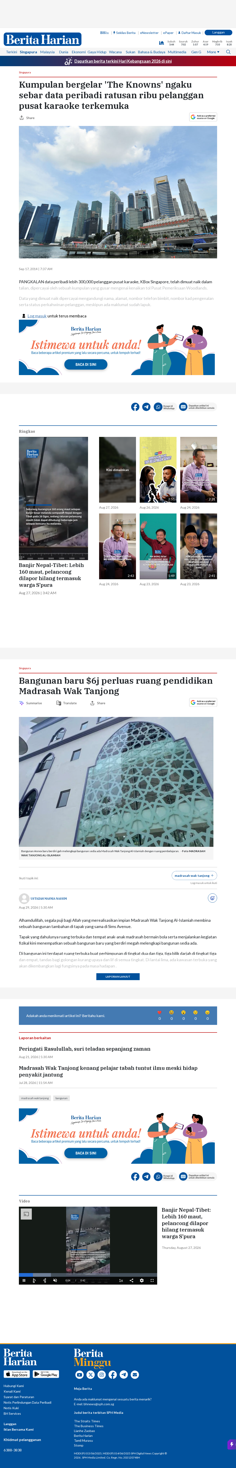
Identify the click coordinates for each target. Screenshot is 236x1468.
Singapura (28, 52)
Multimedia (177, 52)
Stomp (78, 1445)
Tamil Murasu (83, 1440)
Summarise (34, 703)
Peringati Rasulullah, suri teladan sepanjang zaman (84, 1049)
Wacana (115, 52)
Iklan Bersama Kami (19, 1429)
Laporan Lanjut (118, 976)
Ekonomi (79, 52)
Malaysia (47, 52)
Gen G (196, 52)
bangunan (62, 1098)
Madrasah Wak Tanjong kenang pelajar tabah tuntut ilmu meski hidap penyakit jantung (108, 1071)
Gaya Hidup (97, 52)
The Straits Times (87, 1421)
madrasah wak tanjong (35, 1098)
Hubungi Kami (14, 1386)
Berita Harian (83, 1436)
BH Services (12, 1413)
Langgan (218, 32)
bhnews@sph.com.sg (99, 1404)
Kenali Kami (12, 1391)
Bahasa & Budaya (151, 52)
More (211, 52)
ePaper (168, 33)
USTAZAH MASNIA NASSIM (49, 898)
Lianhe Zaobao (84, 1431)
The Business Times (88, 1426)
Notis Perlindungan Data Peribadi (27, 1402)
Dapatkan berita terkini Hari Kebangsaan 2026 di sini (123, 61)
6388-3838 (13, 1450)
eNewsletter (149, 33)
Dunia (63, 52)
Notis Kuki (11, 1408)
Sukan (130, 52)
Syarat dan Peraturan (19, 1397)
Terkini (11, 52)
